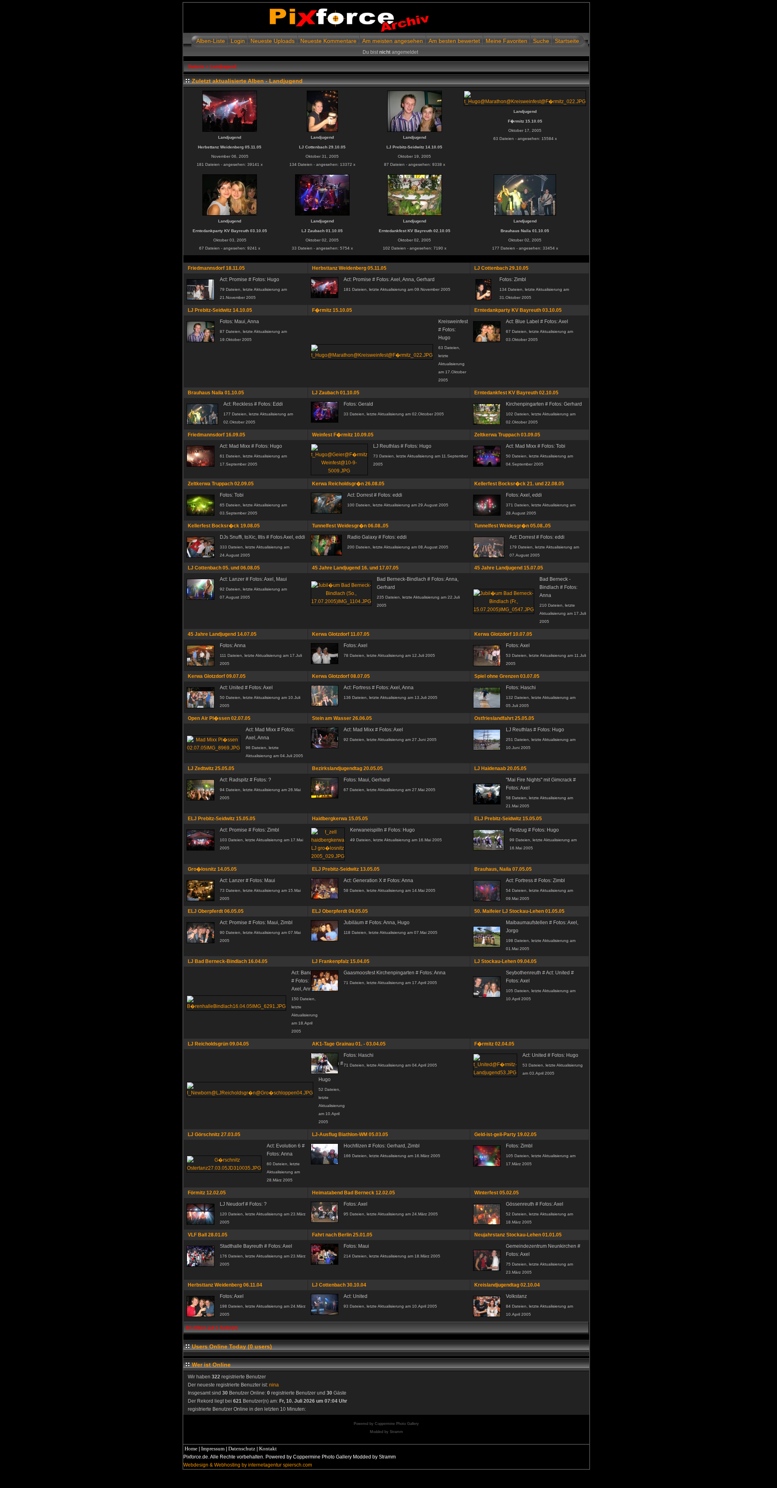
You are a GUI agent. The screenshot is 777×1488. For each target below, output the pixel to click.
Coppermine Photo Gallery (397, 1424)
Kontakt (268, 1449)
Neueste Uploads (273, 41)
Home (191, 1449)
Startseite (567, 41)
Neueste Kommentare (328, 41)
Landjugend (223, 67)
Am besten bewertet (454, 41)
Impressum (213, 1449)
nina (274, 1385)
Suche (541, 41)
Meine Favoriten (506, 41)
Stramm (396, 1432)
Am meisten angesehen (392, 41)
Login (238, 41)
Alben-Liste (210, 41)
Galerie (196, 67)
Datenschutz (241, 1449)
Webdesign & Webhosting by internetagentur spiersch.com (247, 1465)
